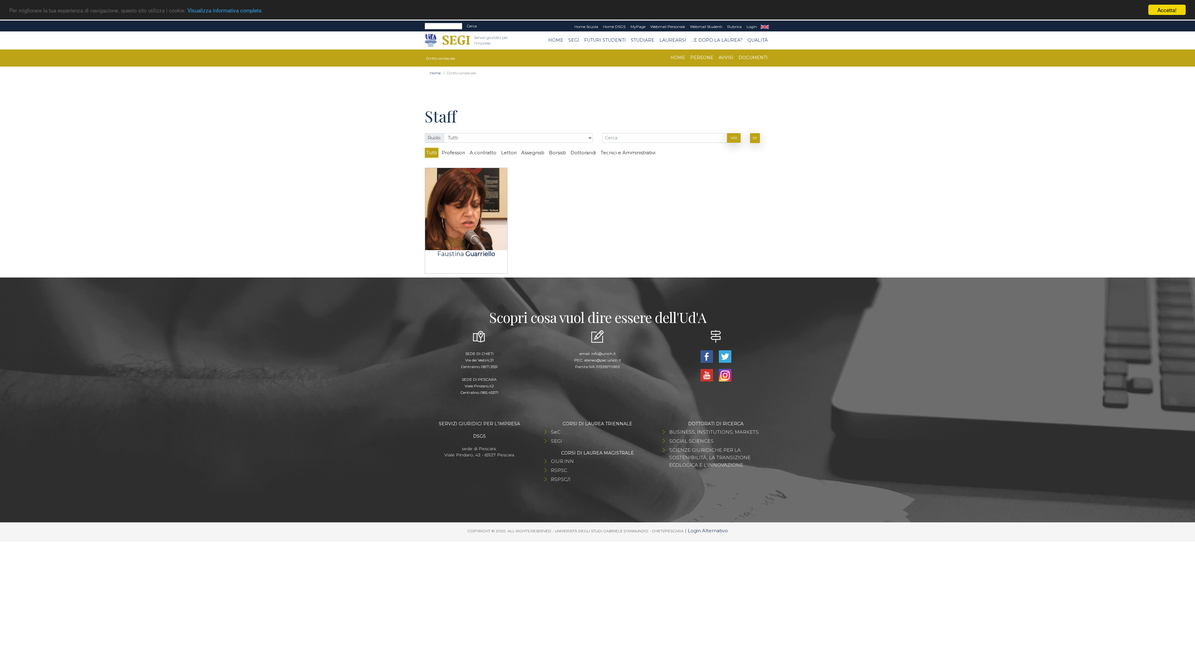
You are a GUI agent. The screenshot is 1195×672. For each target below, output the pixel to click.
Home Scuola (586, 26)
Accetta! (1167, 10)
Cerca (471, 26)
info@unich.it (603, 353)
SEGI (573, 40)
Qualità (757, 40)
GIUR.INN (562, 461)
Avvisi (726, 57)
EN (764, 27)
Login (752, 26)
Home (555, 40)
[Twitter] (725, 356)
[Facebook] (707, 356)
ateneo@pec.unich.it (602, 360)
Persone (702, 57)
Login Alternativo (708, 531)
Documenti (753, 57)
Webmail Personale (667, 26)
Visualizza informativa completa (224, 10)
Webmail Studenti (706, 26)
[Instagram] (725, 375)
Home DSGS (614, 26)
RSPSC (559, 470)
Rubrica (734, 26)
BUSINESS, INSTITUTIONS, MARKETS (714, 432)
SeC (555, 432)
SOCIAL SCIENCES (691, 441)
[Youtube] (707, 375)
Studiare (642, 40)
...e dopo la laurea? (717, 40)
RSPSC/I (560, 479)
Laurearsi (672, 40)
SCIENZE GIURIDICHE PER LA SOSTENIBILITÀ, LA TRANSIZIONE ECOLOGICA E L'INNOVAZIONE (710, 457)
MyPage (637, 26)
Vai (734, 137)
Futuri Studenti (605, 40)
